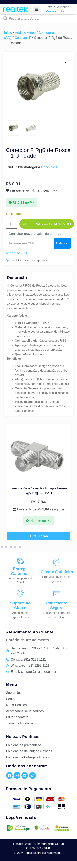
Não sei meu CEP (17, 253)
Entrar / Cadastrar (57, 7)
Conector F (23, 38)
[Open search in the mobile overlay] (38, 18)
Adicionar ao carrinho (46, 224)
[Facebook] (9, 775)
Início (8, 33)
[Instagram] (17, 775)
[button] (36, 9)
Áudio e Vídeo (25, 33)
